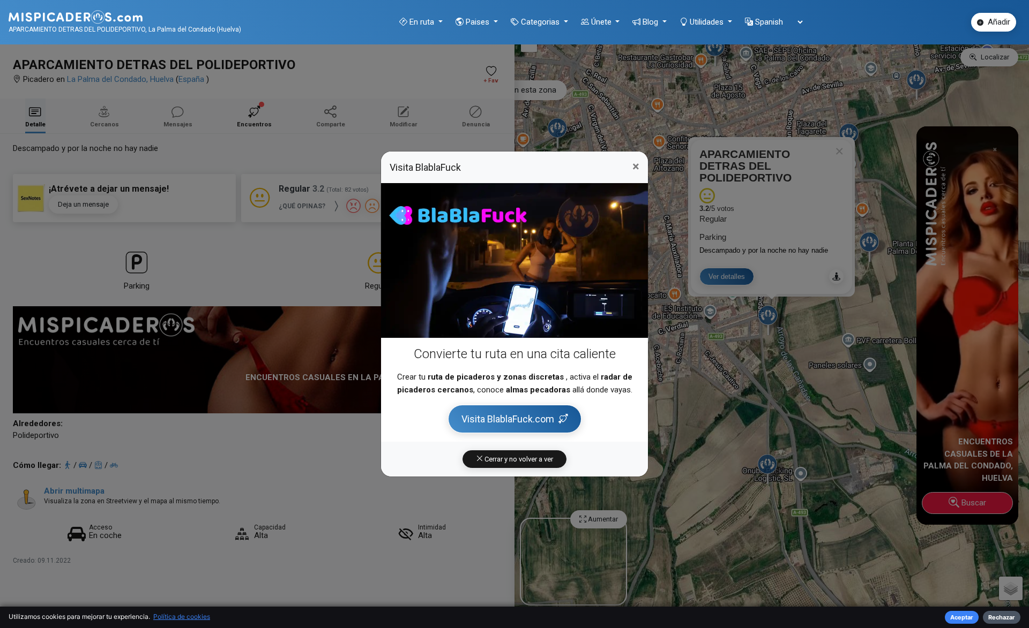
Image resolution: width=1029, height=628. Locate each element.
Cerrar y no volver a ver (518, 459)
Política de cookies (181, 616)
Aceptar (961, 617)
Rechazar (1001, 617)
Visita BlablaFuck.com (507, 419)
